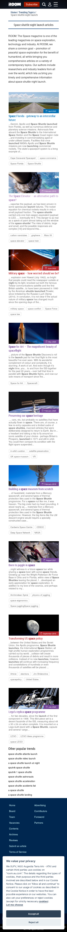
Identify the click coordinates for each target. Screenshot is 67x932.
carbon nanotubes (18, 235)
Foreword (39, 817)
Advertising (40, 805)
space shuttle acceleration (21, 781)
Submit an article (17, 846)
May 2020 (52, 341)
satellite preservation (39, 450)
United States (32, 679)
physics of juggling (41, 594)
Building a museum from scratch (31, 489)
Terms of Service (18, 852)
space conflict (34, 308)
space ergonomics (19, 600)
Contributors (40, 811)
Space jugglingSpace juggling (24, 605)
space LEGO (16, 741)
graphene (35, 235)
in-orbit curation (17, 450)
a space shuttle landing (20, 794)
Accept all (33, 914)
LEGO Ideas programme (31, 736)
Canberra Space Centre (21, 527)
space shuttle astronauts (21, 776)
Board (12, 811)
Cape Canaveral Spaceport (23, 158)
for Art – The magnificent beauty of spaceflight (33, 348)
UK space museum (19, 456)
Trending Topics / (27, 12)
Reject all (34, 922)
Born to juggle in (22, 565)
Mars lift (48, 235)
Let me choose (14, 904)
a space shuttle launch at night (24, 763)
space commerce (48, 158)
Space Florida (16, 163)
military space (17, 308)
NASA (37, 532)
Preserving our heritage (26, 415)
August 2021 (51, 560)
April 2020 (52, 111)
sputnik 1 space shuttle (20, 772)
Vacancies (14, 822)
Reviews (13, 840)
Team (12, 817)
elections (25, 673)
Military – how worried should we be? (34, 273)
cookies (43, 901)
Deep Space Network (20, 532)
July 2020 (52, 707)
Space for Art (16, 383)
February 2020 (50, 410)
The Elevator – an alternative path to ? (33, 198)
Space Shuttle (34, 163)
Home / (14, 12)
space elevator (17, 240)
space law (15, 314)
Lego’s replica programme (27, 712)
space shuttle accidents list (22, 785)
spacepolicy (16, 679)
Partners (38, 822)
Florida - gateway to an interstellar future (32, 118)
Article (13, 673)
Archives (13, 834)
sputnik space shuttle (19, 767)
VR (34, 456)
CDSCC (40, 527)
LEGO (13, 736)
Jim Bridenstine (40, 673)
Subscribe (32, 4)
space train (33, 240)
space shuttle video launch (22, 758)
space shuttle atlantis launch (22, 753)
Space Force (51, 308)
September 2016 (49, 633)
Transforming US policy (26, 638)
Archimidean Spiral (19, 594)
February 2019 (50, 191)
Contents (13, 828)
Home (12, 805)
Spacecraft (32, 383)
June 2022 (52, 268)
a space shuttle (16, 790)
